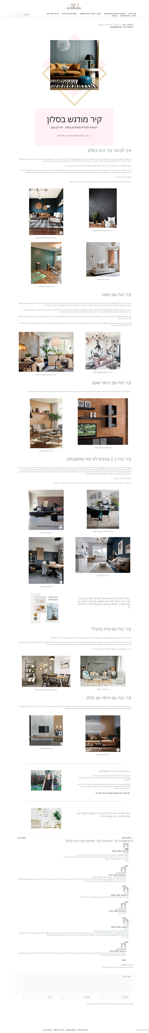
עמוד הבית (132, 14)
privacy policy (71, 1030)
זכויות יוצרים (48, 1030)
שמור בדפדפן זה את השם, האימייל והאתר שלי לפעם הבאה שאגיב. (109, 1004)
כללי (124, 27)
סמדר (126, 849)
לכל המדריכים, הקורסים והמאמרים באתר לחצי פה (112, 793)
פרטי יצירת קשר (58, 1030)
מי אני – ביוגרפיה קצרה (128, 16)
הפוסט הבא (21, 838)
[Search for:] (20, 15)
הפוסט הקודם (127, 838)
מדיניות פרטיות (82, 1030)
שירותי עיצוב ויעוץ (53, 14)
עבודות (114, 16)
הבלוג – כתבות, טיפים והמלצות (90, 14)
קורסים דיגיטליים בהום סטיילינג (114, 14)
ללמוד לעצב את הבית (69, 14)
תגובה (126, 866)
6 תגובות (130, 27)
